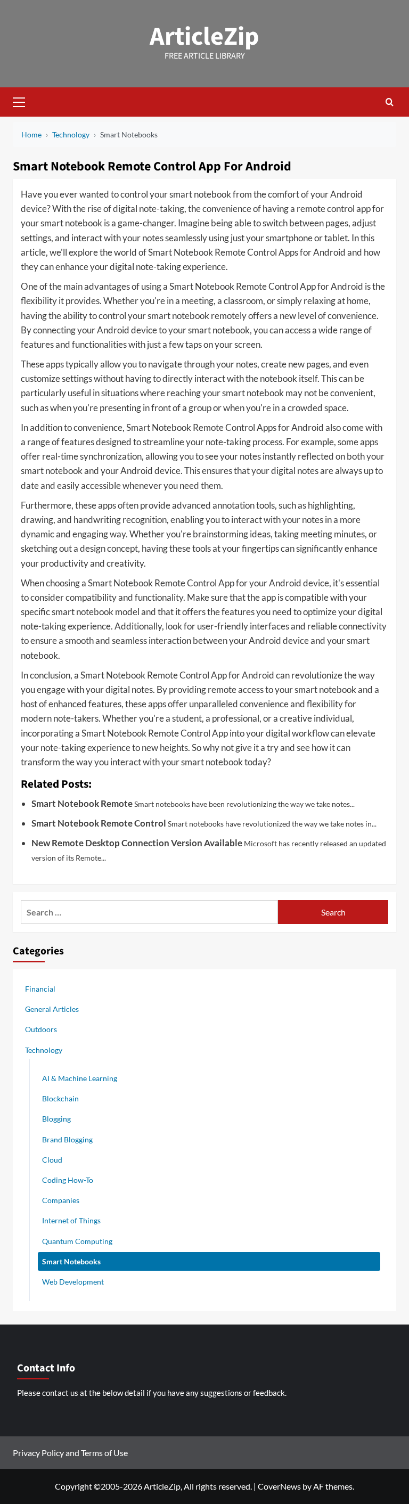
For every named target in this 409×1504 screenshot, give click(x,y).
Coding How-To (67, 1179)
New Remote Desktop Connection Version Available (136, 842)
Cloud (52, 1159)
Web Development (73, 1281)
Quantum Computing (77, 1241)
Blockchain (60, 1098)
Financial (40, 988)
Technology (43, 1050)
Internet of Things (71, 1220)
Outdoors (41, 1029)
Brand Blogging (67, 1139)
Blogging (56, 1118)
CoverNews (279, 1486)
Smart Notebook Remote (82, 803)
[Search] (389, 102)
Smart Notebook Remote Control (98, 823)
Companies (60, 1200)
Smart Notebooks (71, 1261)
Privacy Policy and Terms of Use (70, 1453)
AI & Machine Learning (79, 1078)
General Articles (52, 1008)
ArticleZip (204, 37)
